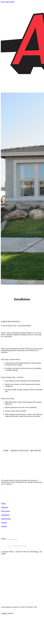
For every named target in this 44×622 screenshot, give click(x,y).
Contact (4, 522)
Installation (5, 515)
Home (3, 503)
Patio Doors (5, 511)
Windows (4, 507)
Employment (6, 519)
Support (4, 526)
